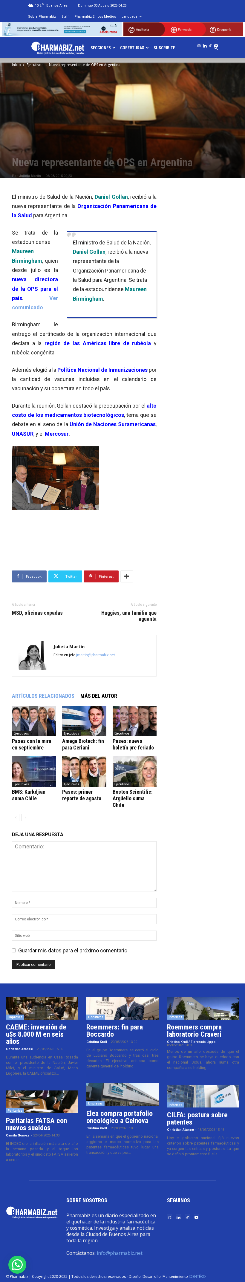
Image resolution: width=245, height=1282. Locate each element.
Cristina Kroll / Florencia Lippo (191, 1042)
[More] (126, 576)
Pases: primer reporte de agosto (81, 795)
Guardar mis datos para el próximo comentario (72, 950)
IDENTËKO (197, 1276)
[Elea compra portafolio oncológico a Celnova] (122, 1094)
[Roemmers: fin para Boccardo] (122, 1008)
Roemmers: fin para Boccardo (114, 1030)
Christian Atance (19, 1049)
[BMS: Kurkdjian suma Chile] (34, 771)
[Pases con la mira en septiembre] (34, 721)
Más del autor (98, 696)
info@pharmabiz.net (120, 1253)
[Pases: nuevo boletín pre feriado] (135, 721)
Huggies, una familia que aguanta (129, 616)
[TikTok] (210, 44)
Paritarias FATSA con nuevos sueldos (36, 1124)
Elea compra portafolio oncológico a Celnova (119, 1117)
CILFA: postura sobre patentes (197, 1118)
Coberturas (132, 47)
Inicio (16, 64)
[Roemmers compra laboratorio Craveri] (203, 1008)
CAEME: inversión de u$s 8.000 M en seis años (36, 1034)
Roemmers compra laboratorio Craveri (194, 1030)
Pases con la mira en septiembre (31, 744)
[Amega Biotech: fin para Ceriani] (84, 721)
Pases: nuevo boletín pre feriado (133, 744)
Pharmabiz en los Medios (95, 17)
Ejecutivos (35, 64)
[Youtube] (216, 44)
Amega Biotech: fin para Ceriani (83, 744)
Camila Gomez (17, 1135)
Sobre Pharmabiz (42, 17)
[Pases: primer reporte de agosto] (84, 771)
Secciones (101, 47)
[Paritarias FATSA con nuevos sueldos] (42, 1101)
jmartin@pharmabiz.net (95, 655)
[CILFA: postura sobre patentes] (203, 1096)
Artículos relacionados (43, 696)
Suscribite (164, 47)
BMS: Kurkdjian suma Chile (28, 795)
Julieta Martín (30, 176)
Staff (65, 17)
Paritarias (15, 1110)
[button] (17, 1265)
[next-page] (25, 817)
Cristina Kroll (96, 1042)
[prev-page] (15, 817)
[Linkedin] (204, 44)
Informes (175, 1017)
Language (129, 17)
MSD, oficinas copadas (37, 613)
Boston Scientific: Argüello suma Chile (132, 798)
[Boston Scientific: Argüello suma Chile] (135, 771)
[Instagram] (199, 44)
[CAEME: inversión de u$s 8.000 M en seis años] (42, 1008)
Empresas (15, 1017)
